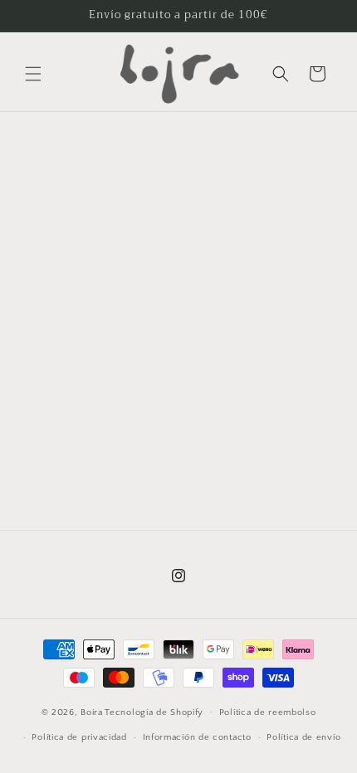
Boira (92, 712)
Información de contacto (197, 737)
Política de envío (303, 737)
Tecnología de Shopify (154, 712)
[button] (33, 74)
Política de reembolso (267, 712)
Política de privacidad (79, 737)
